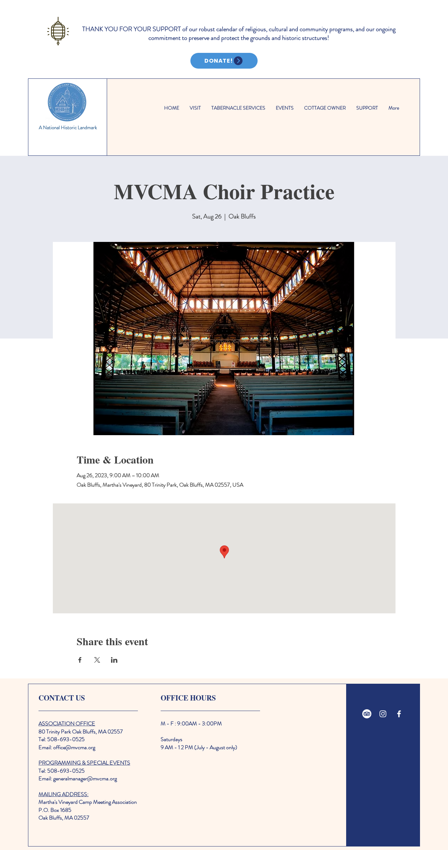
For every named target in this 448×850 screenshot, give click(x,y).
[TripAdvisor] (366, 713)
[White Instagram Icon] (382, 713)
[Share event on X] (97, 660)
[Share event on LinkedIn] (114, 660)
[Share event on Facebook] (80, 660)
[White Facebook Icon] (399, 713)
